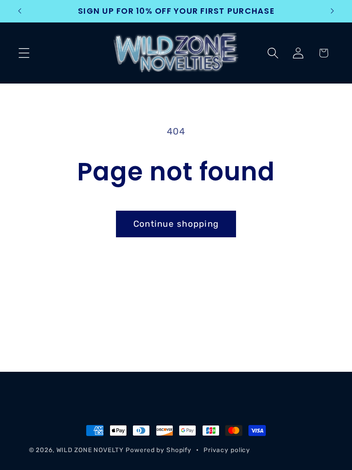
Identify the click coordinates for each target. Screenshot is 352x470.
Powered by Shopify (159, 449)
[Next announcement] (332, 11)
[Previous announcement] (20, 11)
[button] (24, 53)
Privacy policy (227, 449)
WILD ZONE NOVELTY (90, 449)
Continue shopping (176, 223)
